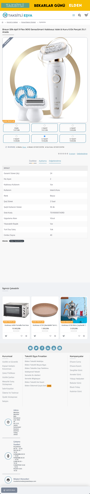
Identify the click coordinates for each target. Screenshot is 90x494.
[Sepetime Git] (86, 15)
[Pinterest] (59, 348)
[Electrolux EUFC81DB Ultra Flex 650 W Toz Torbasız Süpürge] (16, 310)
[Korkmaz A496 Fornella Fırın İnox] (74, 310)
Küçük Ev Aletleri (12, 22)
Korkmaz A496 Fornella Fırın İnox (74, 325)
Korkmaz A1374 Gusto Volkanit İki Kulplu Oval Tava (45, 325)
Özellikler (33, 161)
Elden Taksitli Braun (16, 241)
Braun (24, 147)
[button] (4, 80)
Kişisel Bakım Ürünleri (28, 22)
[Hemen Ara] (79, 15)
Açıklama (43, 161)
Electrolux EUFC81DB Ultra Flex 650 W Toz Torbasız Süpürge (16, 325)
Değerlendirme (55, 161)
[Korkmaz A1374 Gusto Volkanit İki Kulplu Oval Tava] (45, 310)
